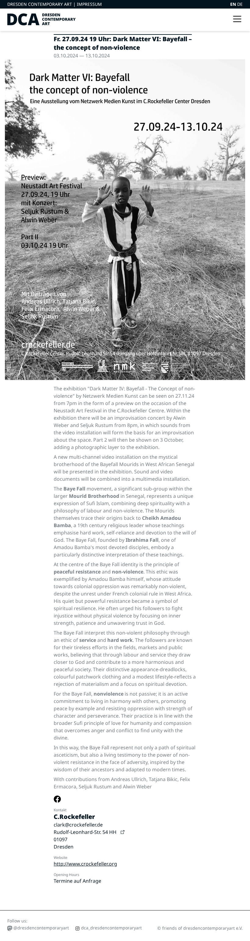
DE (240, 4)
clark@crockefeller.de (78, 824)
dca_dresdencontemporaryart (111, 928)
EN (233, 4)
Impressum (89, 4)
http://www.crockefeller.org (85, 863)
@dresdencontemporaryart (40, 928)
